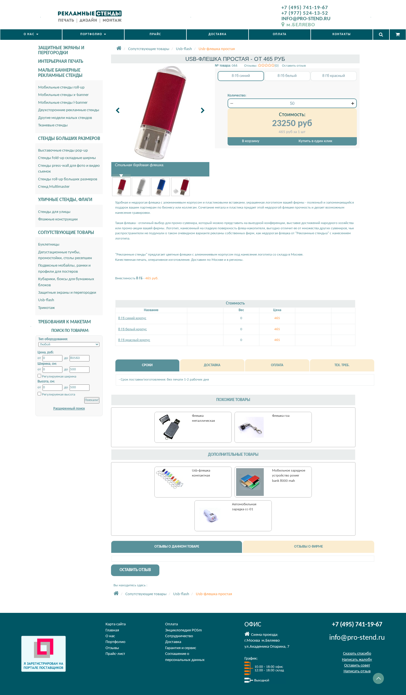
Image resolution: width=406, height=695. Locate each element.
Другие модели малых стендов (65, 118)
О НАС (30, 34)
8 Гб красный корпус (134, 340)
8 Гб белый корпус (132, 329)
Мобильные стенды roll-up (61, 87)
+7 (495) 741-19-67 (304, 8)
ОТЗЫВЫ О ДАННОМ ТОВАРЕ (176, 546)
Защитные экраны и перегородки (67, 293)
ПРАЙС (155, 34)
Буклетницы (48, 245)
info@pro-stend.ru (357, 638)
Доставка (173, 642)
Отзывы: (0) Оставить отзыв (275, 65)
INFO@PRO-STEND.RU (305, 19)
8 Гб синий (241, 76)
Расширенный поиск (69, 408)
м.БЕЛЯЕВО (300, 25)
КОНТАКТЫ (342, 34)
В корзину (250, 141)
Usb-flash (46, 300)
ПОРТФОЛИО (91, 34)
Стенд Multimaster (54, 187)
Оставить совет (357, 665)
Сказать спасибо (357, 654)
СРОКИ (147, 365)
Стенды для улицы (54, 212)
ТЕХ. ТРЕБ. (341, 365)
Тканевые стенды (53, 125)
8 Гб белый (287, 76)
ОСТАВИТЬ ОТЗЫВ (135, 570)
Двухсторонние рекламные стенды (68, 110)
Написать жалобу (357, 660)
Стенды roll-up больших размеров (67, 179)
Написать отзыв (357, 671)
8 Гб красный (333, 76)
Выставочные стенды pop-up (63, 151)
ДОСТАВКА (218, 34)
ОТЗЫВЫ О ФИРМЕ (308, 546)
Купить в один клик (315, 141)
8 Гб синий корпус (132, 318)
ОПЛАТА (280, 34)
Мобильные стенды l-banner (63, 103)
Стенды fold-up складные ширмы (67, 158)
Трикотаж (46, 308)
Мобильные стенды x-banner (63, 95)
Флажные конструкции (58, 219)
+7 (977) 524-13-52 (304, 13)
